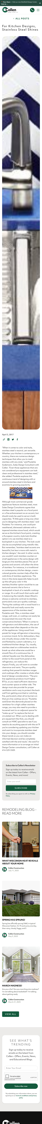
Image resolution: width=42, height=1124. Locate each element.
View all (10, 1014)
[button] (37, 10)
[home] (12, 10)
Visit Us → (4, 4)
